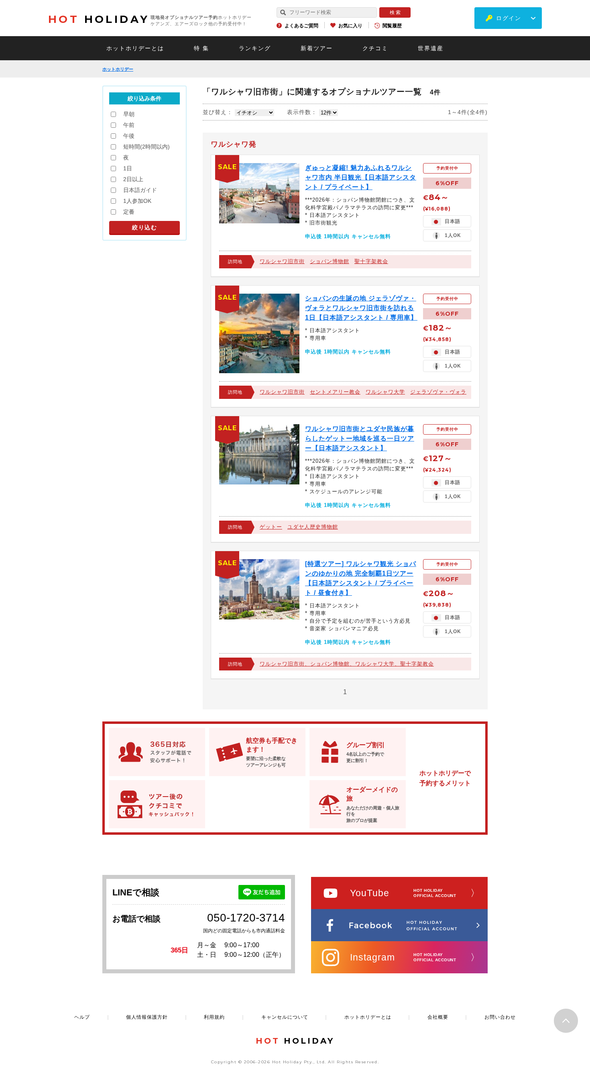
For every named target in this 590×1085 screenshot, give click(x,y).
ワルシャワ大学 (385, 392)
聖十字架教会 (371, 261)
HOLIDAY (98, 19)
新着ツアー (317, 48)
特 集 (201, 48)
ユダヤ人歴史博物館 (312, 527)
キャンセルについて (284, 1017)
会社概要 (437, 1017)
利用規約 (214, 1017)
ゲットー (271, 527)
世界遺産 (431, 48)
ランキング (255, 48)
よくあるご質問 (301, 26)
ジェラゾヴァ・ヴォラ (438, 392)
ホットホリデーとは (135, 48)
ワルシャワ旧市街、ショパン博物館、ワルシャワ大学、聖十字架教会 (347, 664)
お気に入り (350, 26)
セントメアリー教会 (335, 392)
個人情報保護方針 (147, 1017)
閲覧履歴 (392, 26)
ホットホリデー (117, 69)
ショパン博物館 (329, 261)
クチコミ (375, 48)
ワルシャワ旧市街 (282, 261)
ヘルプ (82, 1017)
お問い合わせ (500, 1017)
